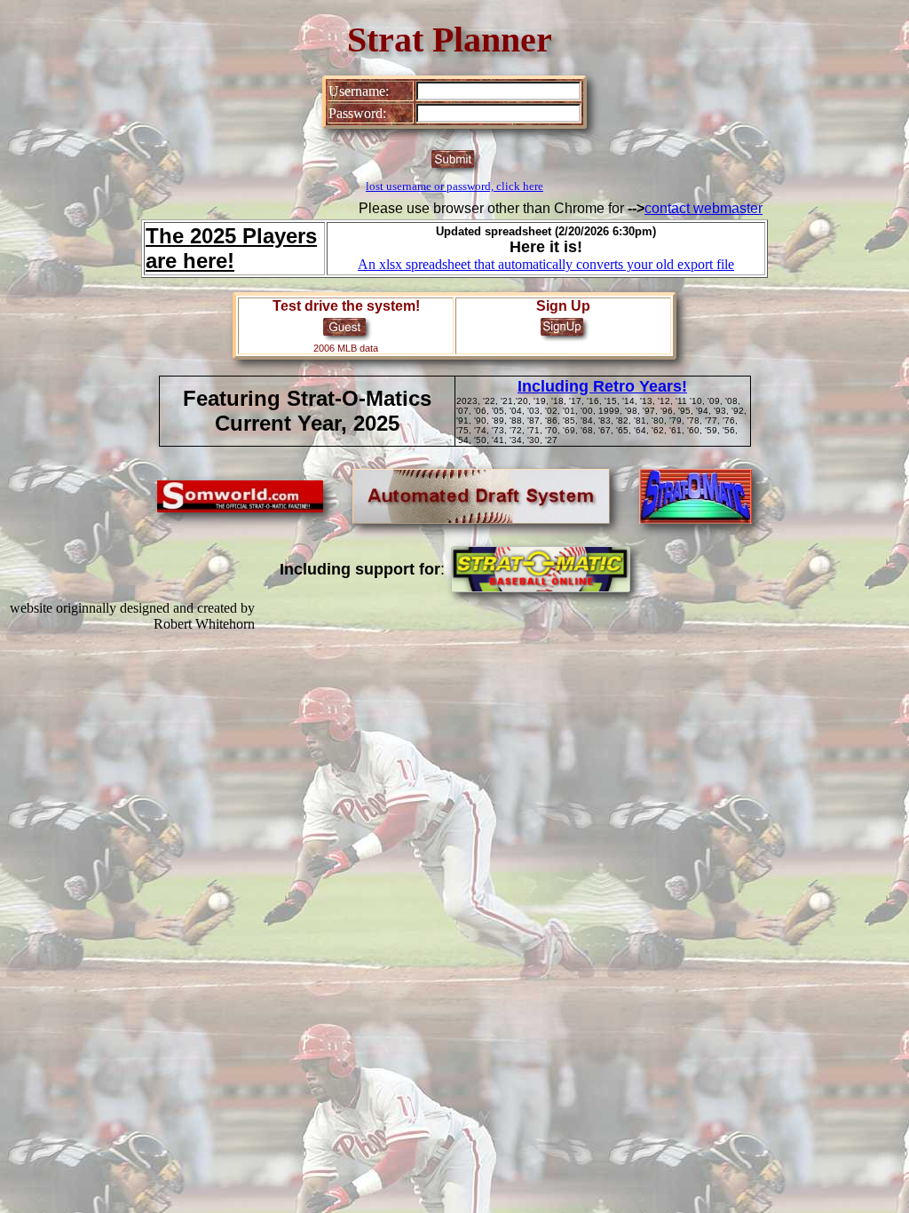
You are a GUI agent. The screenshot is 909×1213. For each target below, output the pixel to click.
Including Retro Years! (602, 386)
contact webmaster (703, 208)
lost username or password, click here (454, 186)
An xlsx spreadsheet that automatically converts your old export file (546, 264)
